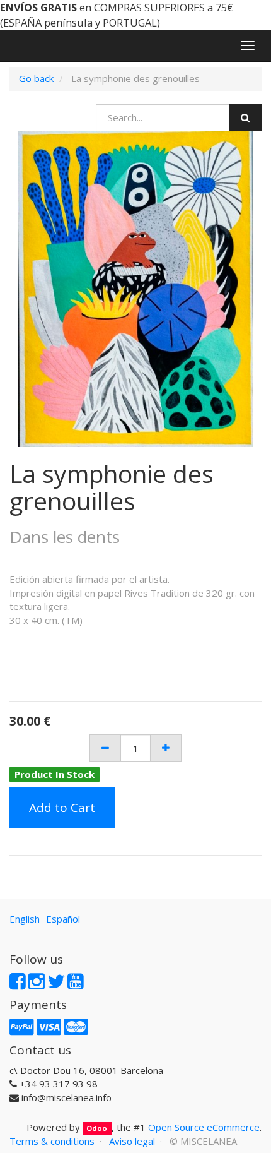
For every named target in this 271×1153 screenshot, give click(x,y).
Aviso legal (132, 1141)
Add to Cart (62, 807)
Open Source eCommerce (204, 1127)
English (24, 918)
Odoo (96, 1128)
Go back (36, 78)
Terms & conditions (52, 1141)
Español (63, 918)
